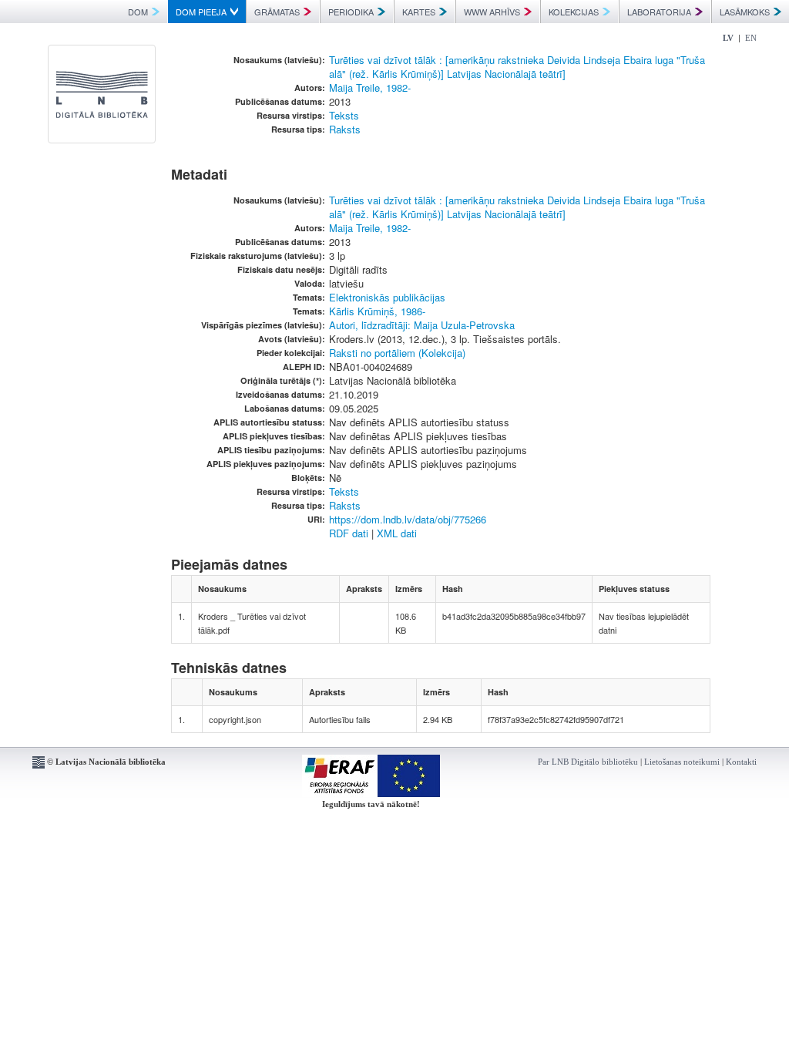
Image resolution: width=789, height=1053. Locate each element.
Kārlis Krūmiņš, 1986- (377, 311)
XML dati (397, 533)
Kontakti (741, 761)
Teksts (344, 115)
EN (751, 37)
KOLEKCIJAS (574, 11)
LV (728, 37)
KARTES (418, 11)
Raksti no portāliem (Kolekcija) (397, 352)
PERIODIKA (351, 11)
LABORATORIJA (659, 11)
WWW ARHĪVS (492, 11)
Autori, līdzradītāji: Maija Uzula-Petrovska (422, 325)
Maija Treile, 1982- (370, 87)
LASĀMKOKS (745, 11)
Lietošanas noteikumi (682, 761)
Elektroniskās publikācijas (387, 297)
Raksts (345, 129)
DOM (138, 11)
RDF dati (348, 533)
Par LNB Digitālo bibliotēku (588, 761)
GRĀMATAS (277, 11)
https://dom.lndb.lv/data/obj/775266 (407, 519)
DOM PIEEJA (201, 11)
